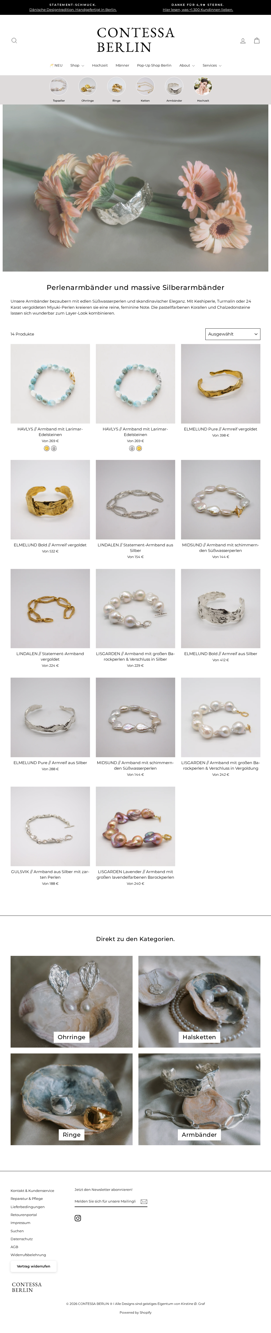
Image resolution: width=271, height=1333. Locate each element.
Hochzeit (100, 65)
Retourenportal (24, 1215)
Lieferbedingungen (28, 1207)
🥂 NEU (55, 65)
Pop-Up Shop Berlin (154, 65)
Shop (75, 65)
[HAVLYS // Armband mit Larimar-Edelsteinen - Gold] (46, 448)
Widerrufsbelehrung (28, 1255)
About (185, 65)
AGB (14, 1247)
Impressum (20, 1223)
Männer (122, 65)
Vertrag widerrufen (33, 1266)
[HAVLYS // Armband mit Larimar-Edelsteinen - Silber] (53, 448)
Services (210, 65)
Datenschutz (22, 1239)
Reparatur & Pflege (27, 1199)
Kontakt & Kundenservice (32, 1191)
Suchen (17, 1231)
